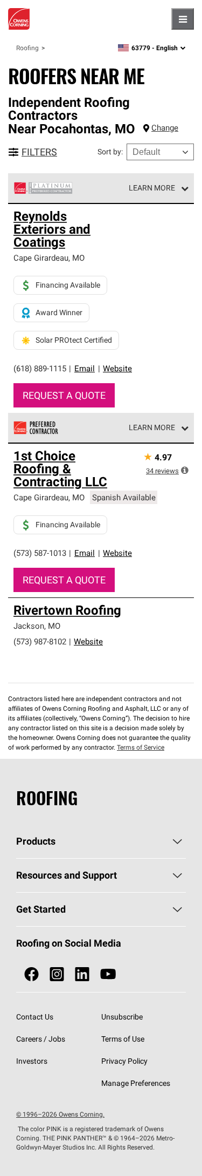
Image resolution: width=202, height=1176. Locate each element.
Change (164, 128)
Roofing (27, 48)
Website (117, 368)
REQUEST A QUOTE (64, 395)
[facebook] (31, 974)
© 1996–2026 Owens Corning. (60, 1114)
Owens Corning (19, 19)
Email (84, 368)
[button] (185, 470)
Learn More (152, 188)
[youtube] (108, 974)
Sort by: (110, 152)
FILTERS (39, 152)
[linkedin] (82, 974)
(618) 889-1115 (39, 368)
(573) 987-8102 (39, 641)
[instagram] (56, 974)
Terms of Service (140, 747)
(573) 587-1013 (39, 553)
